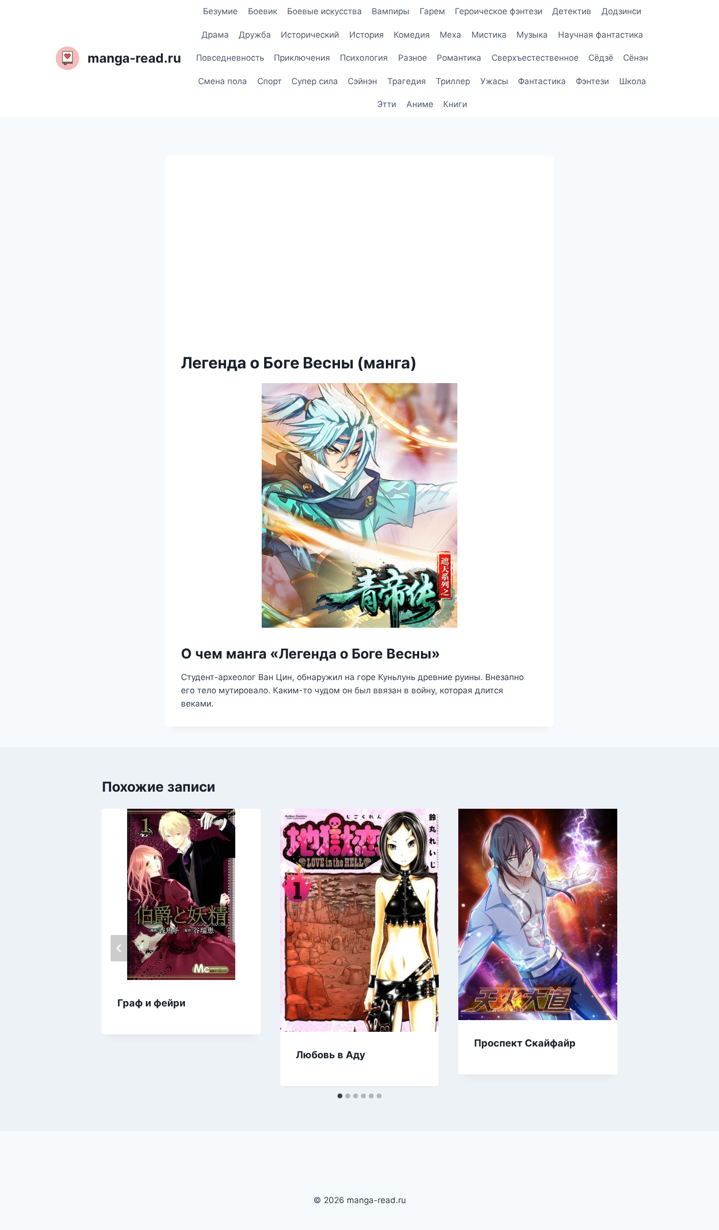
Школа (632, 81)
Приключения (302, 58)
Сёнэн (635, 58)
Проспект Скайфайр (525, 1043)
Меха (450, 35)
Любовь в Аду (330, 1055)
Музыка (532, 35)
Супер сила (315, 81)
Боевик (262, 11)
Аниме (419, 104)
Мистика (489, 35)
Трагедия (406, 81)
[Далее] (599, 948)
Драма (215, 35)
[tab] (339, 1095)
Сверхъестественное (535, 58)
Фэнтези (592, 81)
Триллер (453, 81)
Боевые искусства (324, 11)
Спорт (269, 81)
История (366, 35)
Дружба (255, 35)
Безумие (220, 11)
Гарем (432, 11)
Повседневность (230, 58)
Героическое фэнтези (498, 11)
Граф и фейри (151, 1003)
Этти (386, 104)
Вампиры (390, 11)
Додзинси (621, 11)
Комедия (412, 35)
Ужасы (494, 81)
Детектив (571, 11)
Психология (364, 58)
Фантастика (542, 81)
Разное (412, 58)
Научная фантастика (600, 35)
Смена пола (222, 81)
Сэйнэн (362, 81)
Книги (455, 104)
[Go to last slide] (119, 948)
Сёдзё (600, 58)
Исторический (310, 35)
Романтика (459, 58)
